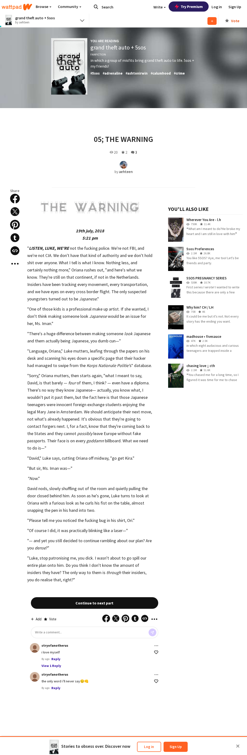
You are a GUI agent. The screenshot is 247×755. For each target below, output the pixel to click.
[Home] (17, 7)
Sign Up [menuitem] (234, 6)
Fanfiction (98, 54)
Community (68, 6)
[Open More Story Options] (15, 264)
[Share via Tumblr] (15, 237)
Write (158, 7)
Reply (55, 659)
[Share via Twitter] (15, 211)
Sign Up (176, 746)
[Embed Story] (15, 251)
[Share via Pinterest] (15, 224)
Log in (149, 746)
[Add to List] (212, 21)
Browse (42, 6)
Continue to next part (94, 603)
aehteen (126, 171)
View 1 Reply (51, 666)
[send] (152, 632)
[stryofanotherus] (35, 648)
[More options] (156, 645)
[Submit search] (96, 7)
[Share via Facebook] (15, 198)
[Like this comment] (156, 652)
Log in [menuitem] (217, 6)
